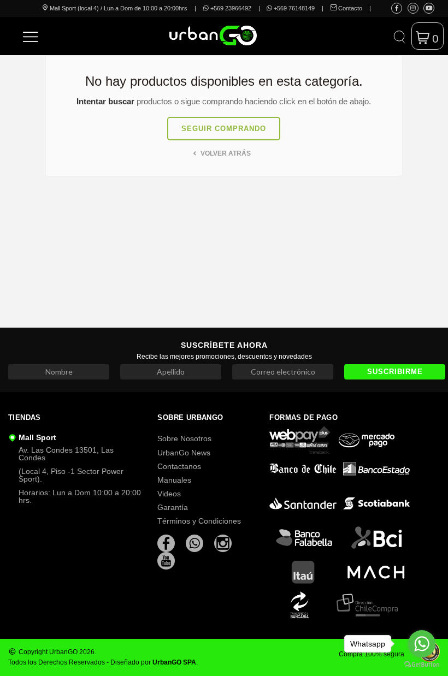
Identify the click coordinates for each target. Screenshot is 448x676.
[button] (31, 36)
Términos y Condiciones (199, 521)
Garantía (172, 507)
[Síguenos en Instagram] (413, 8)
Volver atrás (225, 153)
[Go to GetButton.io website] (421, 664)
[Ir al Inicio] (187, 35)
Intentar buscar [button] (105, 101)
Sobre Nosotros (184, 438)
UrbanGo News (183, 452)
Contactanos (179, 466)
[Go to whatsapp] (421, 643)
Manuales (174, 480)
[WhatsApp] (195, 542)
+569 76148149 (293, 8)
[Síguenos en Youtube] (429, 8)
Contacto (349, 8)
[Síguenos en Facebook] (396, 8)
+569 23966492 (230, 8)
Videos (169, 493)
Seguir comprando (223, 128)
